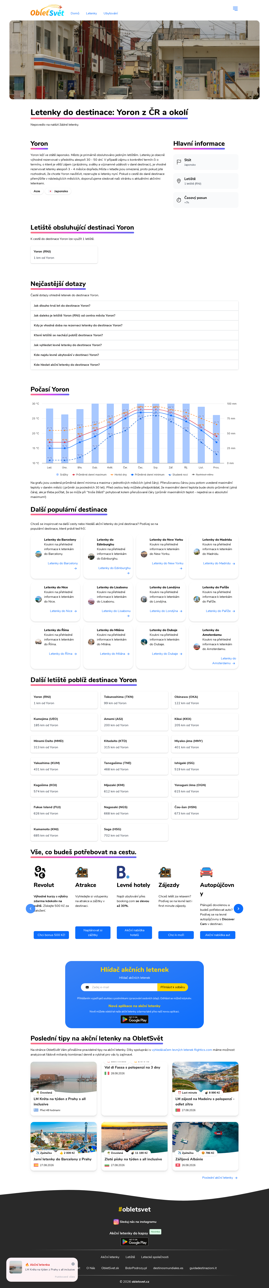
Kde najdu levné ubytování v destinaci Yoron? (66, 355)
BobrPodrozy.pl (136, 1268)
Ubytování (111, 13)
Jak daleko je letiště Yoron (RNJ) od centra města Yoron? (74, 315)
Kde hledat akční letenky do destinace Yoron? (67, 365)
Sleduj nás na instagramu (138, 1222)
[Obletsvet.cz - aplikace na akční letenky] (134, 1019)
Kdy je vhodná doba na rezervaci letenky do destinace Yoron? (78, 325)
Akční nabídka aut (217, 935)
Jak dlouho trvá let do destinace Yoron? (62, 306)
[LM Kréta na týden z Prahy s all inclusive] (64, 1077)
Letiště (130, 1257)
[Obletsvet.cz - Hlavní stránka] (47, 9)
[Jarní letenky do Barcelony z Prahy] (64, 1137)
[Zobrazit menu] (235, 9)
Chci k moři (176, 935)
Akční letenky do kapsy (134, 1233)
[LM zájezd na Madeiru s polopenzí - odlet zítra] (205, 1077)
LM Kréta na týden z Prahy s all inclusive (50, 1269)
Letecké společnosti (155, 1257)
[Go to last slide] (30, 908)
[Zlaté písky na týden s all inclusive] (134, 1137)
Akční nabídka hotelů (134, 932)
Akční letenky (110, 1257)
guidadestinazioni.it (203, 1268)
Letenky (91, 13)
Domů (75, 13)
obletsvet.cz (140, 1282)
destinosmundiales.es (168, 1268)
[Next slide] (238, 908)
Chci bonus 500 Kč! (51, 935)
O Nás (90, 1268)
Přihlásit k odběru (172, 987)
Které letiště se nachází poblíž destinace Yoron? (68, 335)
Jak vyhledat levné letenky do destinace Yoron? (68, 345)
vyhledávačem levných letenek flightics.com (182, 1050)
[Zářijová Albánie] (205, 1137)
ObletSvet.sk (110, 1268)
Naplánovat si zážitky (92, 932)
